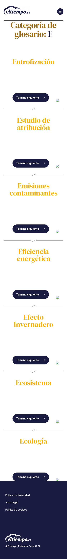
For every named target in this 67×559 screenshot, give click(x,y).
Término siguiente (27, 97)
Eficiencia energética (33, 254)
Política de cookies (16, 509)
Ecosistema (33, 382)
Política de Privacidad (17, 495)
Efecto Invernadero (33, 320)
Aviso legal (11, 502)
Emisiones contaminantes (33, 189)
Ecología (33, 441)
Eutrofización (34, 61)
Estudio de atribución (33, 123)
